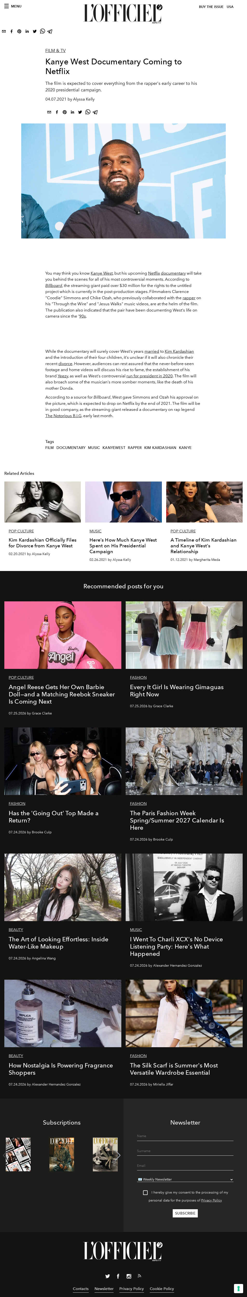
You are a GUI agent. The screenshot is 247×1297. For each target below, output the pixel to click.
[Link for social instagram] (128, 1277)
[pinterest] (19, 32)
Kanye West (102, 273)
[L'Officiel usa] (123, 14)
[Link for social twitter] (107, 1277)
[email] (4, 32)
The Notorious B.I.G (63, 415)
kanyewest (114, 448)
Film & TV (55, 50)
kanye (185, 448)
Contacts (81, 1288)
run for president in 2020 (149, 375)
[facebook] (11, 32)
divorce (65, 363)
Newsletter (104, 1288)
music (94, 448)
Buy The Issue (211, 7)
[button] (118, 1155)
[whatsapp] (42, 32)
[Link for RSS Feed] (139, 1276)
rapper (189, 297)
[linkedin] (27, 32)
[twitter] (35, 32)
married (151, 351)
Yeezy (63, 375)
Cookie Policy (162, 1288)
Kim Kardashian (179, 351)
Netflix (154, 273)
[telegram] (50, 32)
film (49, 448)
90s (82, 316)
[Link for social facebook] (118, 1277)
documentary (173, 273)
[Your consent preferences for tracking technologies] (238, 1288)
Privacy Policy (211, 1200)
